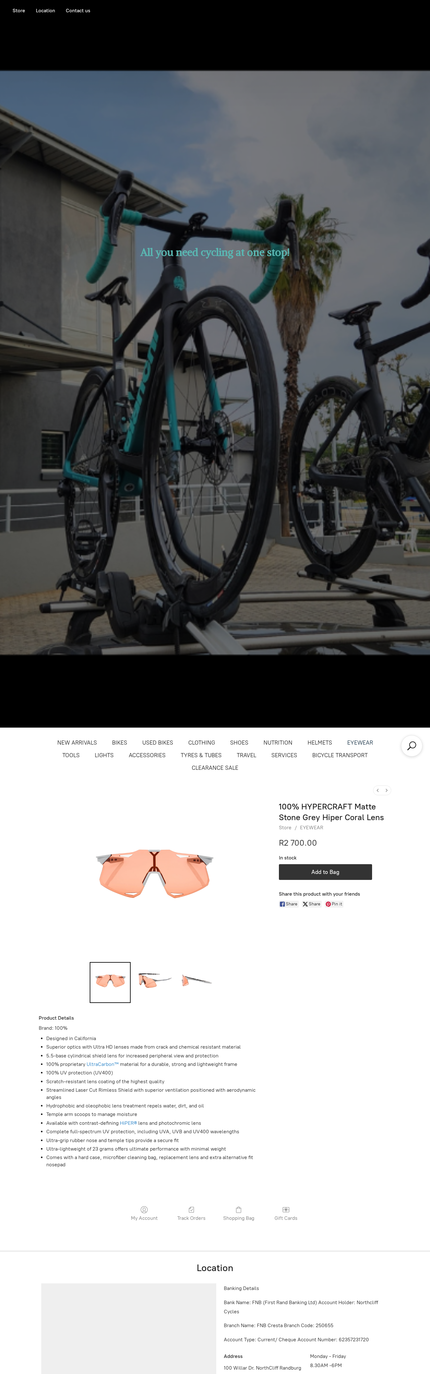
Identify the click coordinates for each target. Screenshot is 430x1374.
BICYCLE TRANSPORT (340, 755)
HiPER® (128, 1123)
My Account (144, 1218)
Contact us (78, 11)
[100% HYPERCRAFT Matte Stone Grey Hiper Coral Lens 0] (110, 982)
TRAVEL (246, 755)
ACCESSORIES (147, 755)
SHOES (239, 742)
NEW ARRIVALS (77, 742)
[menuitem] (377, 790)
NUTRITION (277, 742)
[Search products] (411, 746)
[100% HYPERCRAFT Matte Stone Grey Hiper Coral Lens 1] (153, 982)
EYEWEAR (360, 742)
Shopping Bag (238, 1218)
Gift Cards (285, 1218)
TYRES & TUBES (201, 755)
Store (19, 11)
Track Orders (191, 1218)
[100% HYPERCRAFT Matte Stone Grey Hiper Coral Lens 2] (197, 982)
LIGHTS (104, 755)
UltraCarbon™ (103, 1064)
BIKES (119, 742)
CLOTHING (201, 742)
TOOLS (71, 755)
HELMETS (320, 742)
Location (45, 11)
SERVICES (284, 755)
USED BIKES (157, 742)
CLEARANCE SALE (215, 767)
